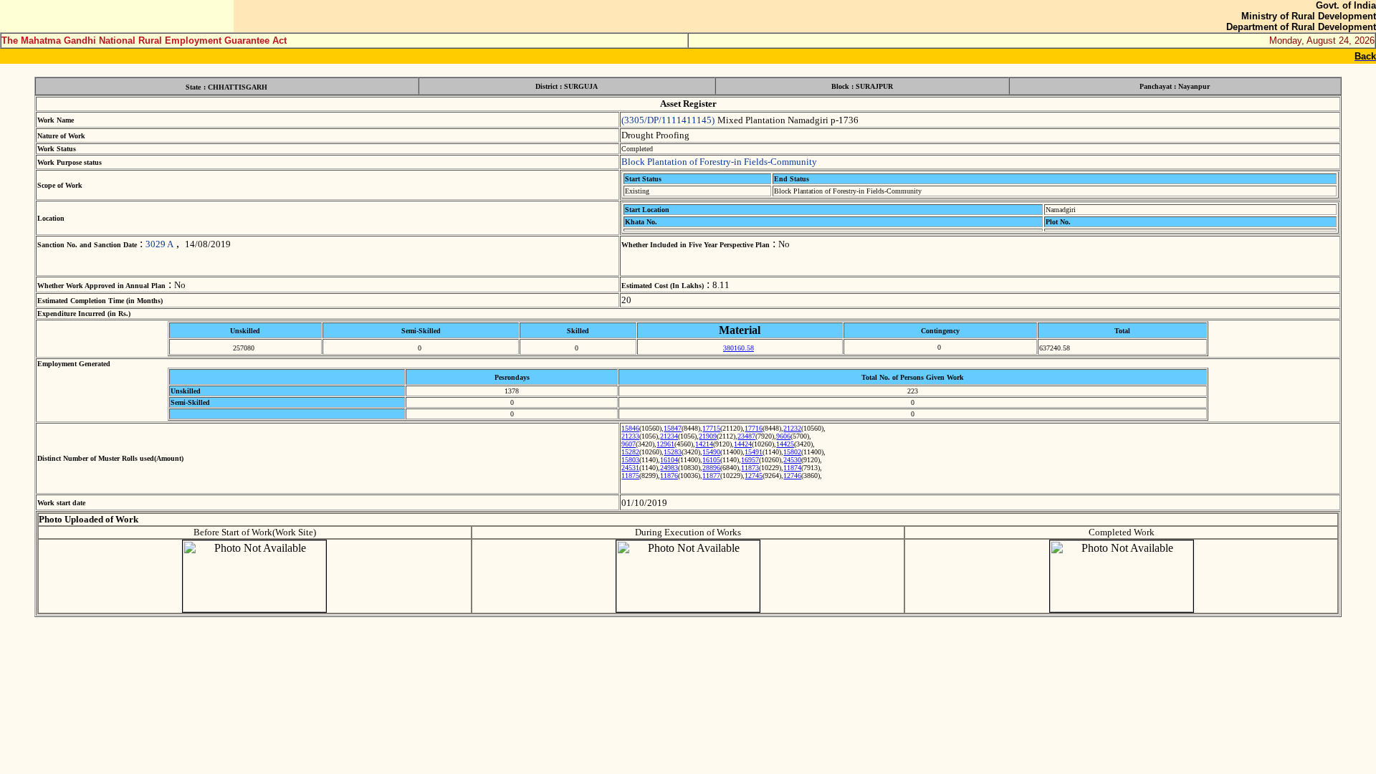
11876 (669, 475)
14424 (743, 444)
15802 (792, 452)
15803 (630, 460)
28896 (711, 468)
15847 (673, 428)
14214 (704, 444)
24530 (792, 460)
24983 (669, 468)
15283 (673, 452)
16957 (750, 460)
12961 (665, 444)
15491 (754, 452)
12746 (792, 475)
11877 (711, 475)
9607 (628, 444)
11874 (792, 468)
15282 (630, 452)
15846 (630, 428)
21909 (708, 436)
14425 (785, 444)
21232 (792, 428)
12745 (754, 475)
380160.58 (738, 348)
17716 (754, 428)
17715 (711, 428)
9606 (783, 436)
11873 (750, 468)
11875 (630, 475)
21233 (630, 436)
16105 (711, 460)
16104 (669, 460)
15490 (711, 452)
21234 (669, 436)
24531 (630, 468)
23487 (746, 436)
